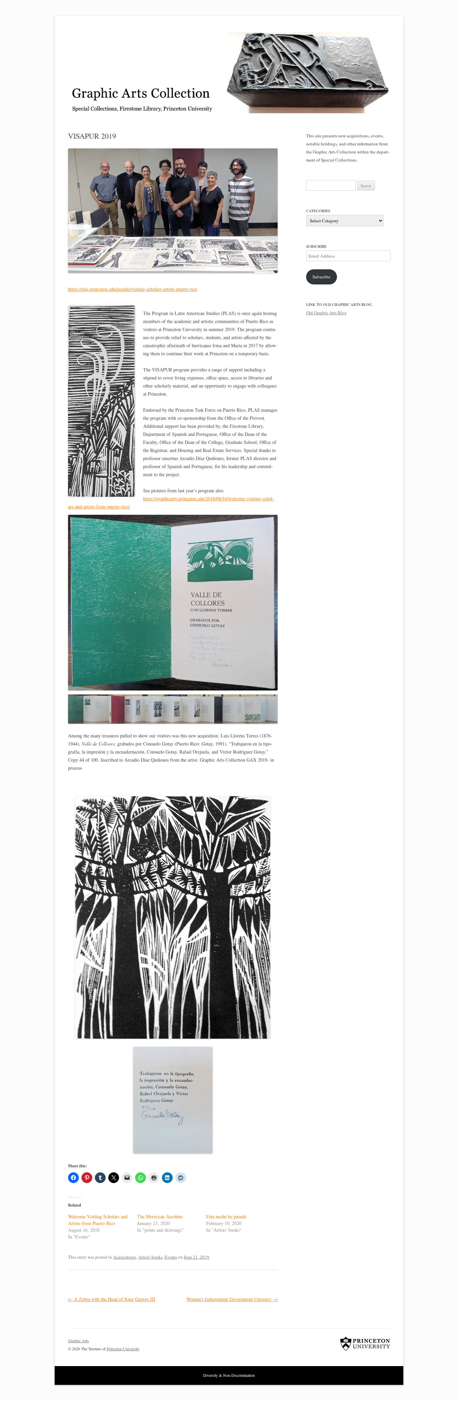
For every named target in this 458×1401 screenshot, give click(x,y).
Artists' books (150, 1257)
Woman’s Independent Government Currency (232, 1299)
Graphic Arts (78, 1340)
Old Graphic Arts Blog (326, 313)
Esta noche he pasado (226, 1216)
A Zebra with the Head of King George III (111, 1299)
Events (171, 1257)
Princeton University (365, 1344)
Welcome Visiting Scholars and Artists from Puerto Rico (97, 1219)
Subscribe (321, 277)
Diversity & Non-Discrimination (229, 1375)
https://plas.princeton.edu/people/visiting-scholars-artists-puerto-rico (132, 289)
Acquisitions (124, 1257)
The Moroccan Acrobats (160, 1216)
